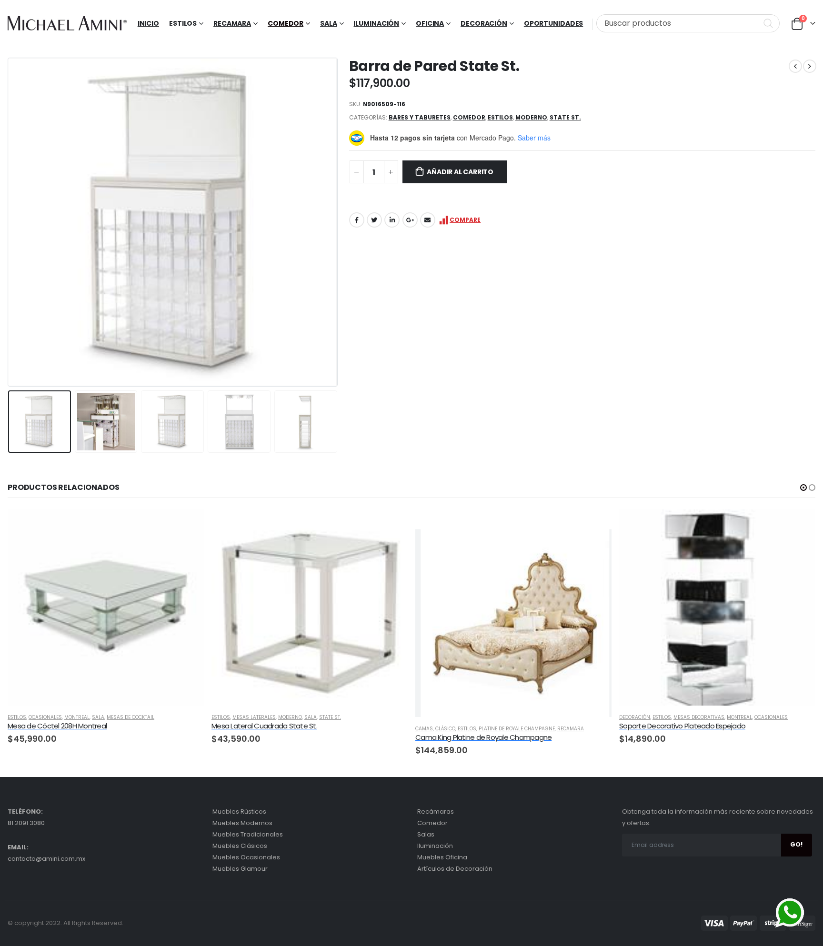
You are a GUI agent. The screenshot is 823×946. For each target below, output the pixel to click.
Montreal (77, 717)
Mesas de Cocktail (130, 717)
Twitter (374, 220)
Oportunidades (553, 23)
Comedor (285, 23)
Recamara (232, 23)
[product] (106, 607)
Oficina (430, 23)
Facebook (356, 220)
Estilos (500, 117)
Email (427, 220)
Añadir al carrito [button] (188, 525)
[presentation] (10, 222)
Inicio (148, 23)
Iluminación (376, 23)
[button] (803, 487)
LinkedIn (392, 220)
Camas (424, 728)
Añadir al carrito (460, 172)
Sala (328, 23)
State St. (565, 117)
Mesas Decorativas (698, 717)
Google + (410, 220)
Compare (465, 220)
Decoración (484, 23)
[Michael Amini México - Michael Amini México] (67, 23)
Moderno (531, 117)
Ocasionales (45, 717)
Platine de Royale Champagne (517, 728)
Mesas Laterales (254, 717)
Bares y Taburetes (420, 117)
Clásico (445, 728)
